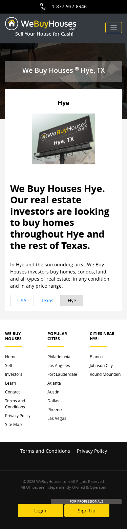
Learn (10, 383)
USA (21, 300)
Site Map (13, 424)
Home (11, 356)
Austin (53, 391)
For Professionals (86, 501)
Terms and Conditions (15, 403)
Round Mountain (105, 374)
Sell (8, 365)
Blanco (96, 356)
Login (40, 510)
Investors (13, 374)
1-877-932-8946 (69, 6)
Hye (72, 300)
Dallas (53, 400)
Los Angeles (58, 365)
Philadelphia (58, 356)
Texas (47, 300)
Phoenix (54, 409)
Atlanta (54, 383)
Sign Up (87, 510)
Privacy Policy (17, 415)
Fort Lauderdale (62, 374)
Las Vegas (56, 418)
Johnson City (101, 365)
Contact (12, 391)
